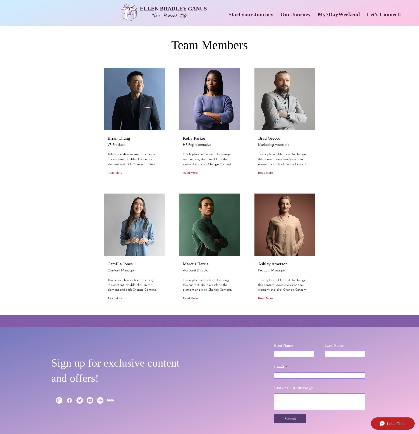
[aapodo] (110, 400)
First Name (283, 345)
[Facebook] (69, 400)
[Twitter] (79, 400)
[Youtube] (90, 400)
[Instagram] (59, 400)
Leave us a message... (295, 387)
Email (279, 367)
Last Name (334, 345)
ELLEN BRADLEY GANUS (173, 9)
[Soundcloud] (100, 400)
